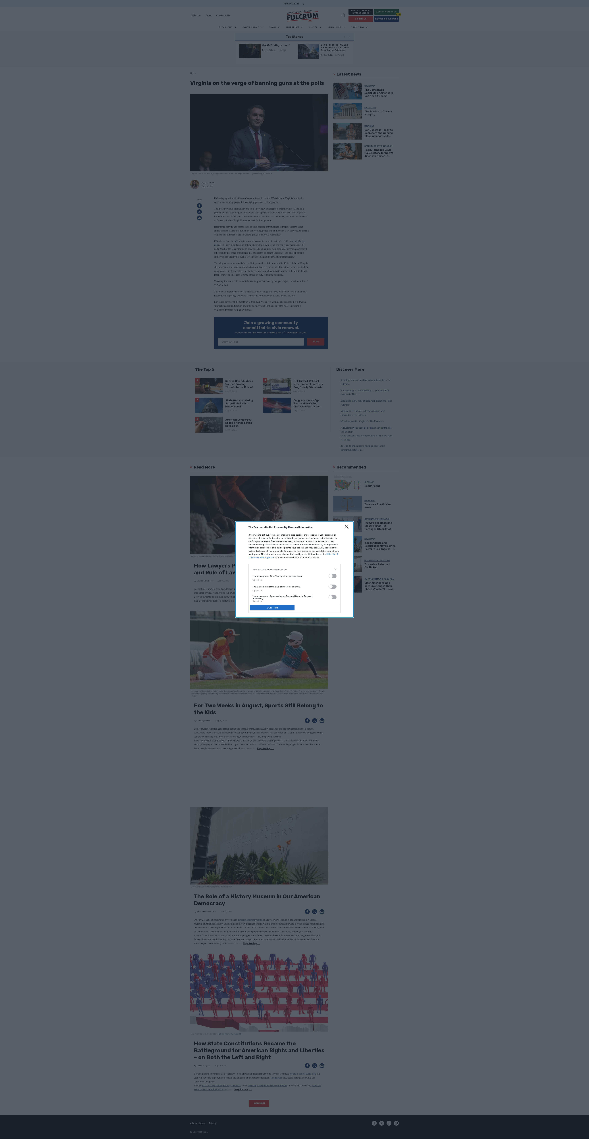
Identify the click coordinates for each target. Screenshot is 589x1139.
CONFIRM (272, 608)
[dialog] (294, 569)
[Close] (347, 528)
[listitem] (294, 569)
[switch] (333, 576)
